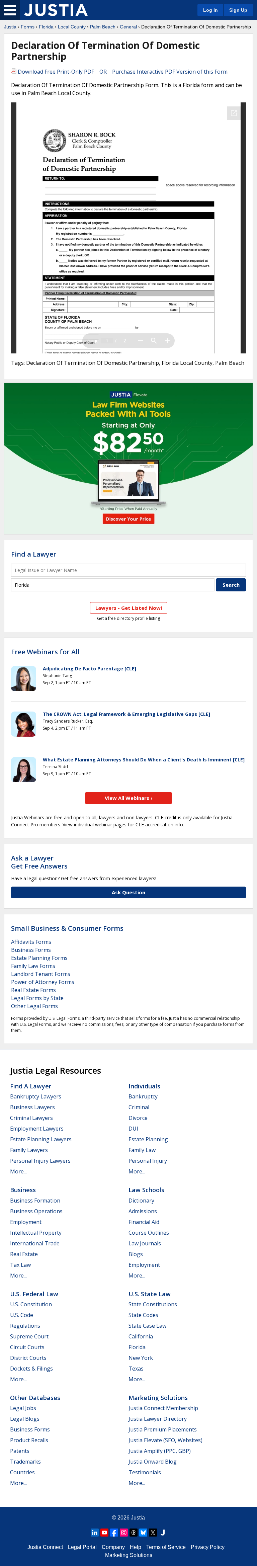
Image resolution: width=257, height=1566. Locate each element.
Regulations (25, 1325)
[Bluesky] (143, 1533)
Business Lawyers (32, 1107)
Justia (10, 26)
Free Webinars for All (45, 652)
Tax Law (20, 1264)
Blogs (135, 1254)
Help (135, 1547)
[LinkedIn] (95, 1533)
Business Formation (35, 1200)
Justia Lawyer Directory (157, 1418)
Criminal (138, 1107)
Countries (22, 1472)
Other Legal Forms (34, 1006)
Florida (46, 26)
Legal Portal (82, 1547)
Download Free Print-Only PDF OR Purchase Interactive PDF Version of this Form (122, 71)
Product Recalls (29, 1440)
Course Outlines (148, 1232)
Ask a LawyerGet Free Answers (39, 862)
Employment (25, 1222)
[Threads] (134, 1533)
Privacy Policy (208, 1547)
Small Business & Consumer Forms (67, 928)
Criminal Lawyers (31, 1118)
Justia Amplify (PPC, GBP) (159, 1451)
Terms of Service (166, 1547)
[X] (153, 1533)
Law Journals (144, 1243)
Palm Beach (102, 26)
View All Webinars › (129, 798)
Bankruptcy (143, 1096)
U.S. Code (21, 1315)
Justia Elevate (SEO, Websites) (165, 1440)
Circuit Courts (27, 1347)
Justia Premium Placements (162, 1429)
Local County (72, 26)
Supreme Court (29, 1336)
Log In (210, 10)
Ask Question (128, 892)
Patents (19, 1451)
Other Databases (35, 1398)
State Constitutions (152, 1304)
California (140, 1336)
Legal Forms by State (37, 998)
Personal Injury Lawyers (40, 1160)
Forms (27, 26)
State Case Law (147, 1325)
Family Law (142, 1150)
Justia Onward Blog (152, 1461)
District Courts (28, 1358)
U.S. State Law (149, 1294)
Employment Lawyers (37, 1128)
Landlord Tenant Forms (40, 974)
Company (113, 1547)
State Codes (143, 1315)
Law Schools (146, 1190)
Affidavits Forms (31, 941)
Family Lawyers (29, 1150)
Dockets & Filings (31, 1368)
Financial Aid (143, 1222)
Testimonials (144, 1472)
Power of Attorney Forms (42, 982)
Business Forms (31, 950)
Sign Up (238, 10)
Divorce (138, 1118)
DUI (133, 1128)
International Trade (35, 1243)
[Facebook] (114, 1533)
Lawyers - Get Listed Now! (128, 607)
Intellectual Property (36, 1232)
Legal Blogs (24, 1418)
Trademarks (25, 1461)
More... (18, 1171)
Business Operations (36, 1211)
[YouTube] (104, 1533)
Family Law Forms (33, 966)
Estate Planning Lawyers (41, 1139)
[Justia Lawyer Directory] (163, 1533)
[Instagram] (124, 1533)
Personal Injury (147, 1160)
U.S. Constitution (31, 1304)
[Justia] (56, 10)
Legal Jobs (23, 1408)
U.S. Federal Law (34, 1294)
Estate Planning (148, 1139)
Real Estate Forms (33, 990)
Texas (136, 1368)
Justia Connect (45, 1547)
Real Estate (24, 1254)
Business (23, 1190)
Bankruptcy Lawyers (35, 1096)
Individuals (144, 1086)
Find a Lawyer (33, 554)
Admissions (142, 1211)
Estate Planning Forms (39, 958)
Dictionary (141, 1200)
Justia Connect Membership (163, 1408)
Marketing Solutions (158, 1398)
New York (140, 1358)
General (128, 26)
